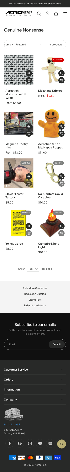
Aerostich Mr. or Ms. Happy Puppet (50, 145)
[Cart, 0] (56, 13)
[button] (65, 13)
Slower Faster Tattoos (14, 195)
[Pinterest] (20, 443)
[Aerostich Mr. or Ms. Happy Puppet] (51, 123)
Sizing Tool (35, 299)
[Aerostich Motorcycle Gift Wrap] (18, 70)
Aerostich (40, 464)
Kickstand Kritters (50, 90)
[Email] (50, 443)
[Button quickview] (29, 73)
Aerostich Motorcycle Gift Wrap (15, 94)
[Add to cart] (29, 80)
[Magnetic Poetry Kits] (18, 123)
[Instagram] (30, 443)
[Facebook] (9, 443)
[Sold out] (29, 183)
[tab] (6, 82)
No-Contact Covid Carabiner (50, 195)
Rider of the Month (35, 305)
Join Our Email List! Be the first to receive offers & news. (35, 3)
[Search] (39, 13)
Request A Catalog (35, 294)
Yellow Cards (14, 243)
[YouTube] (40, 443)
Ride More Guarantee (35, 288)
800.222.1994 (12, 424)
